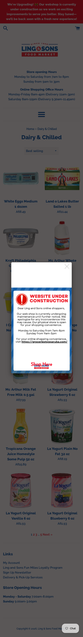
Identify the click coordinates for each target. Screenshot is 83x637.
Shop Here (41, 364)
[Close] (67, 266)
